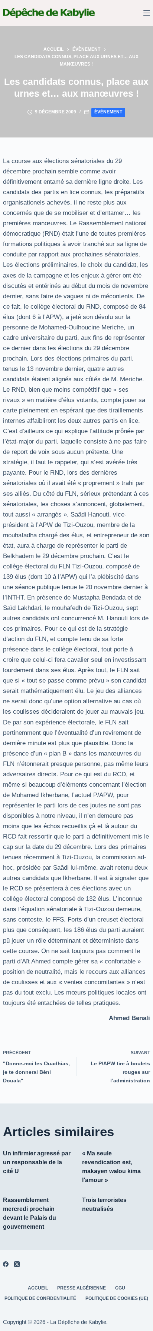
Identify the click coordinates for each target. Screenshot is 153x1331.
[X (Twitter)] (17, 1264)
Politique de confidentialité (40, 1298)
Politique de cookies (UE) (116, 1298)
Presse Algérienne (81, 1288)
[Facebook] (6, 1264)
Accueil (38, 1288)
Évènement (108, 111)
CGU (120, 1288)
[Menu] (146, 13)
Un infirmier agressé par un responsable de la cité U (37, 1162)
